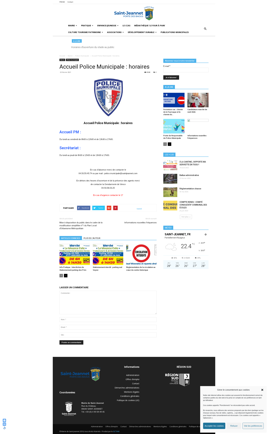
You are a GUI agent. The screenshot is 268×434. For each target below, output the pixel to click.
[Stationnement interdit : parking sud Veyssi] (108, 254)
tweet (139, 208)
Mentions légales (131, 392)
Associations (114, 32)
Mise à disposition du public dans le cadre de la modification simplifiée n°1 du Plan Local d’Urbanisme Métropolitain (80, 225)
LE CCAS (126, 25)
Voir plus (184, 217)
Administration (132, 375)
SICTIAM (116, 431)
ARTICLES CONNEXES (70, 238)
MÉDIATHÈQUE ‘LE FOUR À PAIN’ (149, 25)
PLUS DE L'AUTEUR (92, 238)
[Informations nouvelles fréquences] (198, 126)
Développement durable (141, 32)
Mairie (71, 25)
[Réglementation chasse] (170, 192)
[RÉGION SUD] (177, 379)
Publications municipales (175, 32)
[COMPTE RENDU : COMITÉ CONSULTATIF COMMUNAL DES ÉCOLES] (170, 205)
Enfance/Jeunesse (106, 25)
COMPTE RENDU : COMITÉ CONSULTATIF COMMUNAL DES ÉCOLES (193, 205)
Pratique (86, 25)
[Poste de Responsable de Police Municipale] (174, 126)
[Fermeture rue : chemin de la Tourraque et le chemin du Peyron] (174, 100)
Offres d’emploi (132, 379)
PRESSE (62, 2)
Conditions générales (129, 396)
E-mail (166, 66)
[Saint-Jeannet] (134, 13)
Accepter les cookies (214, 426)
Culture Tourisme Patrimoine (84, 32)
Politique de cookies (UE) (128, 400)
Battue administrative (189, 175)
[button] (262, 389)
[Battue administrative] (170, 179)
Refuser (234, 426)
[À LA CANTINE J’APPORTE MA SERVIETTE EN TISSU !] (170, 165)
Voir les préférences (253, 426)
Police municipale (72, 60)
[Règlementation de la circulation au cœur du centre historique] (141, 254)
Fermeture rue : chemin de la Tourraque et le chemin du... (173, 112)
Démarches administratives (127, 387)
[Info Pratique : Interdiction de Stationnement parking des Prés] (74, 254)
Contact (70, 2)
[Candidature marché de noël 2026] (198, 100)
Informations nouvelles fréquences (140, 222)
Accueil (62, 56)
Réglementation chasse (190, 189)
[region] (134, 45)
